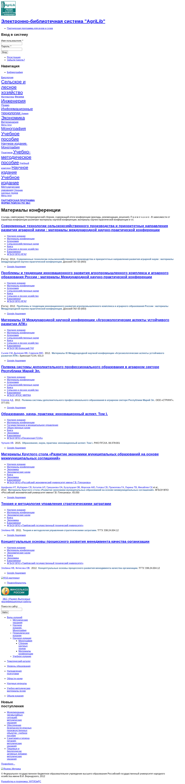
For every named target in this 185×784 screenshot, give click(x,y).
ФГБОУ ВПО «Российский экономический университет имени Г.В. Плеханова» (49, 482)
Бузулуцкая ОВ (72, 487)
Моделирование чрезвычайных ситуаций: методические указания (15, 717)
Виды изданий (14, 617)
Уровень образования (18, 666)
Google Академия (16, 266)
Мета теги (6, 125)
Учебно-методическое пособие (16, 157)
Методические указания (10, 188)
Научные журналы (17, 683)
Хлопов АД (7, 400)
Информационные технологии (17, 111)
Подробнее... (8, 764)
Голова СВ (102, 487)
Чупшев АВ (7, 443)
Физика (19, 96)
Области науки (15, 678)
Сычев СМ (7, 353)
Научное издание (14, 170)
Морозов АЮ (88, 487)
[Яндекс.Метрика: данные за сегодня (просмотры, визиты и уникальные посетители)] (11, 769)
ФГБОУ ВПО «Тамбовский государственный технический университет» (45, 525)
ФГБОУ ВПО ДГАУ (17, 254)
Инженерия (13, 101)
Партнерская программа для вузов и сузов (30, 28)
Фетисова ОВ (22, 568)
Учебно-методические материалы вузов (18, 689)
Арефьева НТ (8, 487)
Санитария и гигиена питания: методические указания (18, 742)
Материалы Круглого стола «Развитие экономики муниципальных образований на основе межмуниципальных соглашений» (81, 490)
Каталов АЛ (39, 487)
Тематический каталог (19, 661)
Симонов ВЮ (36, 353)
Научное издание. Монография (14, 145)
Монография (13, 128)
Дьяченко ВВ (21, 353)
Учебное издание (10, 180)
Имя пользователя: (12, 41)
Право (5, 105)
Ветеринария (9, 122)
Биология (7, 77)
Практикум (7, 152)
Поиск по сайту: (9, 606)
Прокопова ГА (116, 487)
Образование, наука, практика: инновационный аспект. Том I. (54, 414)
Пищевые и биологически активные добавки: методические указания (17, 753)
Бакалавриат (14, 251)
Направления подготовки (14, 672)
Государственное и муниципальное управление (32, 425)
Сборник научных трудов (23, 646)
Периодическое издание (21, 634)
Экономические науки (18, 472)
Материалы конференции (21, 238)
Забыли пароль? (16, 60)
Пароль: (6, 46)
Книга (10, 246)
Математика (7, 97)
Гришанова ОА (55, 487)
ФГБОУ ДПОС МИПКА (19, 395)
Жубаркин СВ (24, 487)
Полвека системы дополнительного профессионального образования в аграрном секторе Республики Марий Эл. (88, 400)
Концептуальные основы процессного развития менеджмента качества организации (75, 541)
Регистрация (14, 57)
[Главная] (8, 15)
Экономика (13, 117)
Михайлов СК (145, 487)
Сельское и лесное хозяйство (13, 87)
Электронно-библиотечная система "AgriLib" (53, 21)
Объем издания (15, 696)
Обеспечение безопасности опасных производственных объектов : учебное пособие (19, 730)
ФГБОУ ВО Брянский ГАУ (20, 348)
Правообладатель (16, 583)
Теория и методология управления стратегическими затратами (56, 504)
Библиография (15, 72)
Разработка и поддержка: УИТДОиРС (21, 781)
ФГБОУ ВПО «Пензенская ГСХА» (25, 438)
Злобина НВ (7, 530)
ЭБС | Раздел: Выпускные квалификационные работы (16, 600)
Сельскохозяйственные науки (23, 244)
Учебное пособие (10, 136)
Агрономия (13, 241)
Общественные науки (18, 427)
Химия (24, 113)
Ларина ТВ (131, 487)
